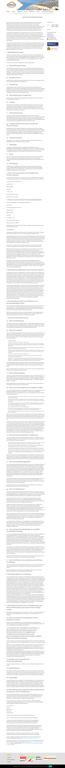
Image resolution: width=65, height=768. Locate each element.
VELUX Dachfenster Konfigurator (47, 11)
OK (50, 766)
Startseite (8, 11)
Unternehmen (31, 11)
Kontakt (38, 11)
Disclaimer (9, 761)
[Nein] (63, 766)
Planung (25, 11)
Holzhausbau (19, 11)
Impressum (9, 757)
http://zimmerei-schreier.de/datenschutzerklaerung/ (29, 738)
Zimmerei (13, 11)
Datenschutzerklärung (11, 759)
